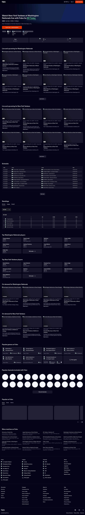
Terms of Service (69, 512)
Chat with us (66, 504)
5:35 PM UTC (75, 175)
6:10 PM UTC (75, 177)
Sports (3, 402)
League (8, 204)
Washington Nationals (28, 31)
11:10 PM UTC (75, 187)
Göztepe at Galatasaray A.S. (70, 441)
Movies (12, 402)
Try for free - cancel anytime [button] (12, 27)
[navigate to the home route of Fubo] (4, 2)
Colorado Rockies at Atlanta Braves (10, 447)
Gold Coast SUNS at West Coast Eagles (73, 437)
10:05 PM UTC (75, 181)
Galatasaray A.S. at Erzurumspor (9, 437)
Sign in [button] (72, 1)
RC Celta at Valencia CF (48, 432)
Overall (13, 204)
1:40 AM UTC (75, 169)
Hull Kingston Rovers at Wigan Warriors (32, 441)
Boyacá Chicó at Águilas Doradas (30, 447)
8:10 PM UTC (75, 179)
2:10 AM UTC (75, 171)
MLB (10, 31)
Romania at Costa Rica (7, 432)
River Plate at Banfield (48, 447)
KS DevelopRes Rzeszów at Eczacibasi (52, 437)
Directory (82, 512)
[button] (78, 422)
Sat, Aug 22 (5, 169)
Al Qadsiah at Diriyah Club (70, 447)
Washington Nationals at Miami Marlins (73, 432)
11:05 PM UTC (75, 183)
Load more (42, 98)
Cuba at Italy (46, 441)
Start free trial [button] (79, 1)
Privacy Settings (67, 501)
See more (42, 194)
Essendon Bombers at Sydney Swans (31, 437)
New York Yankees (17, 31)
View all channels (43, 392)
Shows (7, 402)
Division (3, 204)
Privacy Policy (76, 512)
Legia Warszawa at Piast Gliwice (30, 432)
